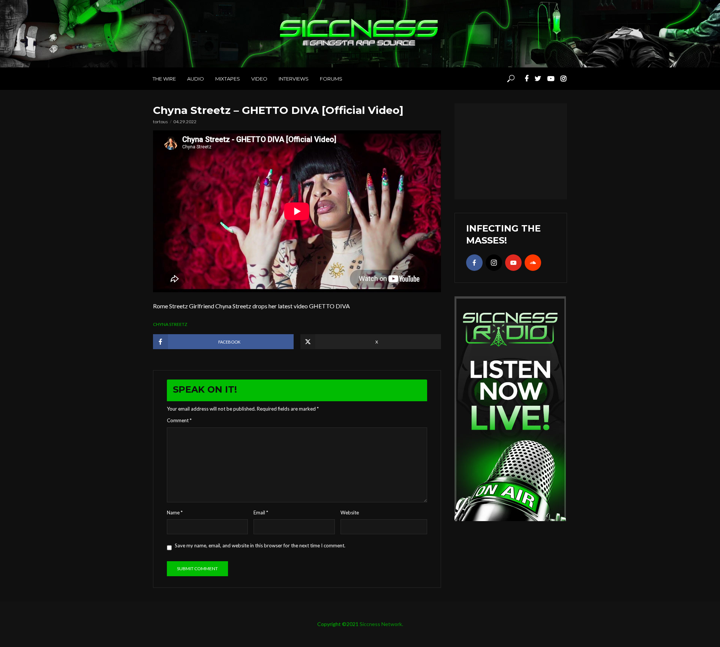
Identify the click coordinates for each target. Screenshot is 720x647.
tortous (160, 121)
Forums (331, 79)
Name (175, 513)
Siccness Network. (381, 624)
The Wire (164, 79)
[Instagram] (494, 262)
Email (261, 513)
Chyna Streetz (170, 324)
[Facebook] (474, 262)
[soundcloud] (533, 262)
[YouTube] (513, 262)
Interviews (294, 79)
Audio (195, 79)
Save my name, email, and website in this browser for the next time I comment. (260, 545)
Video (259, 79)
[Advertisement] (510, 150)
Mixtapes (227, 79)
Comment (179, 420)
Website (349, 513)
